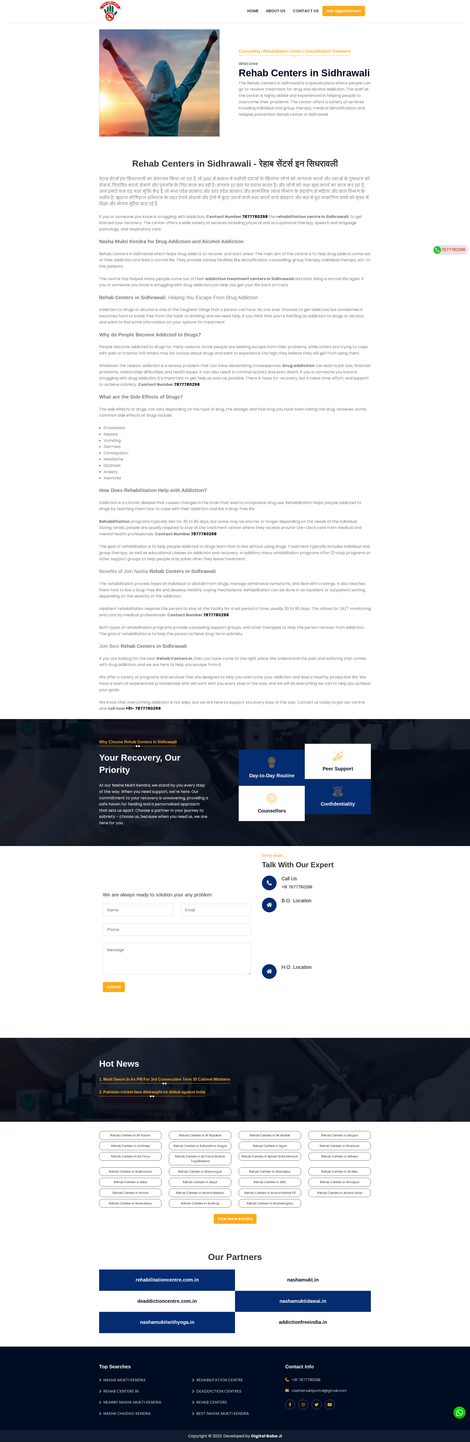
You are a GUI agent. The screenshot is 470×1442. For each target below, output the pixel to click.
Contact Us (306, 11)
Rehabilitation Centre (219, 1380)
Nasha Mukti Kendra (124, 1380)
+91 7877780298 (297, 887)
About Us (275, 11)
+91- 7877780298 (143, 708)
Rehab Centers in (121, 1391)
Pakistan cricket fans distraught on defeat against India (154, 1092)
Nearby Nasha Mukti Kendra (132, 1402)
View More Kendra (235, 1218)
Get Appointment (343, 11)
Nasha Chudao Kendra (127, 1413)
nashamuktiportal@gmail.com (319, 1390)
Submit (114, 986)
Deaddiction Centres (218, 1391)
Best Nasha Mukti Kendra (222, 1413)
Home (252, 11)
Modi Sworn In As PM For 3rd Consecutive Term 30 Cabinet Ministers (166, 1079)
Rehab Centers (211, 1402)
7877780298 (255, 216)
